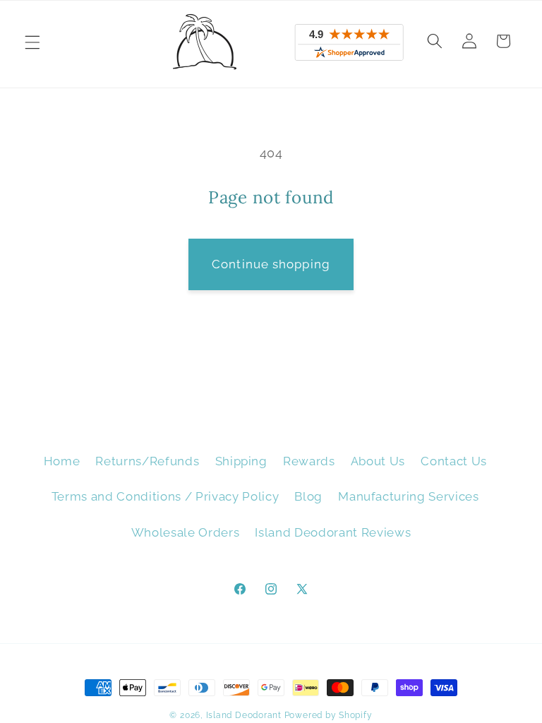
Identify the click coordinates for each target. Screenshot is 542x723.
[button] (32, 42)
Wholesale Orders (185, 532)
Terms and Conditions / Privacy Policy (165, 496)
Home (62, 461)
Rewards (309, 461)
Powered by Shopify (328, 715)
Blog (308, 496)
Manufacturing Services (408, 496)
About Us (378, 461)
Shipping (241, 461)
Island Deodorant (244, 715)
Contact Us (454, 461)
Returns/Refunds (147, 461)
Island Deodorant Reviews (333, 532)
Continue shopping (271, 264)
